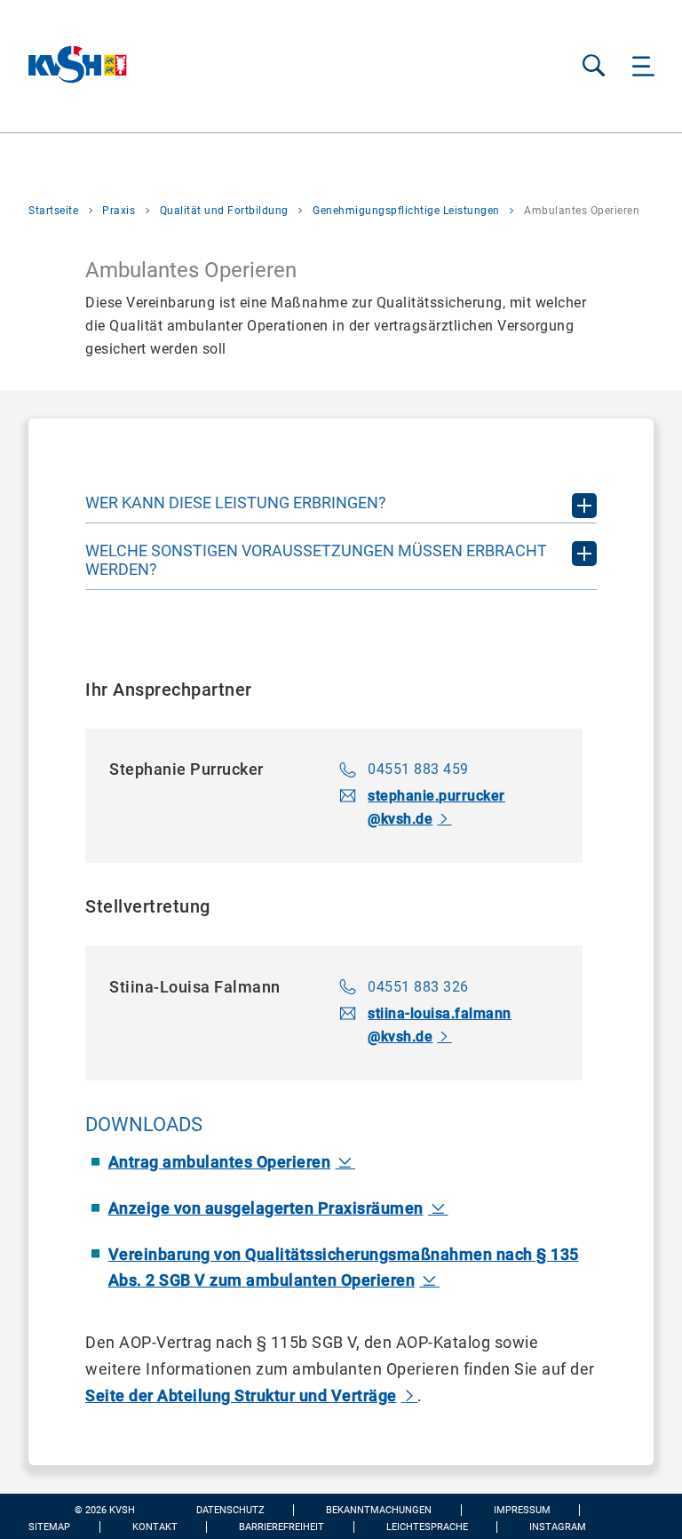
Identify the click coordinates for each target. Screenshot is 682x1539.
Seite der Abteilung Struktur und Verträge (241, 1395)
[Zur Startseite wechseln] (64, 66)
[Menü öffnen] (643, 66)
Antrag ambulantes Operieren (219, 1161)
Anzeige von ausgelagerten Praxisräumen (266, 1208)
